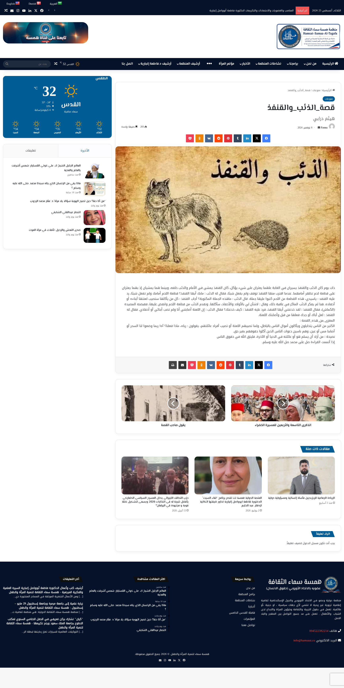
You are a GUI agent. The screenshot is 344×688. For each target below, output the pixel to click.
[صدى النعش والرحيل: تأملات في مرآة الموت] (95, 235)
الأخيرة (85, 150)
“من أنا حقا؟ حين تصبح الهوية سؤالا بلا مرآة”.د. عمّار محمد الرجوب (68, 201)
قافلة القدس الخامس (242, 612)
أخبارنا (251, 606)
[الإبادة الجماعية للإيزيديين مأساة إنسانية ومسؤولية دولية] (301, 475)
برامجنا (293, 63)
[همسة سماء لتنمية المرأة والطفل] (308, 36)
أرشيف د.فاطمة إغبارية (156, 63)
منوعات (316, 90)
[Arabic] (60, 3)
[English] (17, 3)
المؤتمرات (249, 618)
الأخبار (246, 63)
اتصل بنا (127, 63)
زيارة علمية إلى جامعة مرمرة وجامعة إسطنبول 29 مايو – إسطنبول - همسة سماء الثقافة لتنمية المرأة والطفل (49, 605)
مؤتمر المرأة (226, 63)
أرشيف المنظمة (189, 63)
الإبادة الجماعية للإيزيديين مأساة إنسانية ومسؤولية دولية (301, 498)
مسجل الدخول (310, 543)
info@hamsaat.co (304, 640)
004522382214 (318, 631)
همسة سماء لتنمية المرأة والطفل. (189, 654)
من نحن (311, 63)
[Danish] (39, 3)
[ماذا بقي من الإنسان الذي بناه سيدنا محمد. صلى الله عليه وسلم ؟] (95, 188)
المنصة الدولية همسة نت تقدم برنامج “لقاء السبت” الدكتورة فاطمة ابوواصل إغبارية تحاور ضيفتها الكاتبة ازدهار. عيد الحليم (231, 502)
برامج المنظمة (246, 594)
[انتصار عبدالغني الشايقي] (95, 217)
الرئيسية (328, 63)
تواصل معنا (248, 625)
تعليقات (30, 150)
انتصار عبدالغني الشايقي (66, 212)
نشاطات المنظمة (269, 63)
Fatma (324, 127)
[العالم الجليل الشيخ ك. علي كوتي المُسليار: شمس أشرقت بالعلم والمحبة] (95, 170)
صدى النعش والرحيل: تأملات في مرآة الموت (55, 230)
